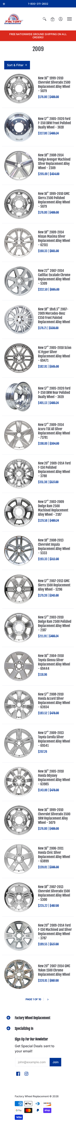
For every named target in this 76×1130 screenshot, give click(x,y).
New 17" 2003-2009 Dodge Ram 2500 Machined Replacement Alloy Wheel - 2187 (53, 508)
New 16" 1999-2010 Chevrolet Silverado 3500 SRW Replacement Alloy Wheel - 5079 (54, 816)
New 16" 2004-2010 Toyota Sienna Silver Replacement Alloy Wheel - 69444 (54, 662)
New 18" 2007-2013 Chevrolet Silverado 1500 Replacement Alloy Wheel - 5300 (54, 893)
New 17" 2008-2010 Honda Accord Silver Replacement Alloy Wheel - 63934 (54, 700)
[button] (4, 4)
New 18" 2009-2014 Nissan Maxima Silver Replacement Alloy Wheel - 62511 (54, 238)
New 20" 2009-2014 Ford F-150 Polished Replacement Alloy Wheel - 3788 (54, 469)
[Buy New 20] (19, 474)
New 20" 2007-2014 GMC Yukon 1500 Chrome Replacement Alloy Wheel (54, 970)
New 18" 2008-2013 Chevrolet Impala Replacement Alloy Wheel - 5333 (54, 546)
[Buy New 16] (19, 88)
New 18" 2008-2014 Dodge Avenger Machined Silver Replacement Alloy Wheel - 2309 (54, 161)
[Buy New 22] (19, 281)
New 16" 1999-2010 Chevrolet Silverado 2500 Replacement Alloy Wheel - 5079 (54, 84)
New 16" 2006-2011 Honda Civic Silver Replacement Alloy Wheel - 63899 (54, 854)
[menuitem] (45, 18)
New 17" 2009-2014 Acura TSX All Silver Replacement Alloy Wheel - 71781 (54, 431)
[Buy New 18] (19, 165)
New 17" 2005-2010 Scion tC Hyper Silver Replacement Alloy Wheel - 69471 (54, 354)
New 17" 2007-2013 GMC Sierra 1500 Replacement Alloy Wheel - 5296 (54, 585)
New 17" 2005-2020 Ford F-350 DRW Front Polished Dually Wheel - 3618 (54, 123)
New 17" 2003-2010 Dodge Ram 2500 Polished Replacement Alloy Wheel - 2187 (54, 623)
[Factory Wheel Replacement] (13, 18)
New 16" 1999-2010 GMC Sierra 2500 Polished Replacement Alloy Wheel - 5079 (54, 200)
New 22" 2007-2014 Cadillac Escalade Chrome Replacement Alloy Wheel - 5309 (54, 277)
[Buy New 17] (19, 127)
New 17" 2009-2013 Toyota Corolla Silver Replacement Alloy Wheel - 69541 (54, 739)
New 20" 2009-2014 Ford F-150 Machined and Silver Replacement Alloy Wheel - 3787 (55, 931)
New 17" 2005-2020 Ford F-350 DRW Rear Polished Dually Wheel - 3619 (54, 392)
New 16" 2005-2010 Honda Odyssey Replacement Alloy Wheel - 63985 (54, 777)
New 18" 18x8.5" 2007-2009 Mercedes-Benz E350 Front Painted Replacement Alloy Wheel (54, 315)
